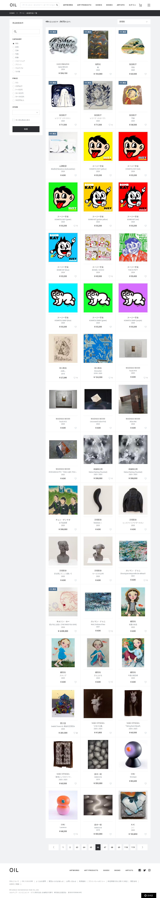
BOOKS (109, 5)
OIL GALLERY (27, 881)
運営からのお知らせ (56, 881)
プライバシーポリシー (96, 881)
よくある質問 (41, 881)
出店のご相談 (14, 884)
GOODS (99, 5)
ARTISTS (120, 5)
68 (112, 847)
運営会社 (133, 881)
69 (119, 847)
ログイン (132, 5)
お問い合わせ (71, 881)
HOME (12, 13)
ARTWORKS (68, 5)
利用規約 (82, 881)
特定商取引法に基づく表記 (118, 881)
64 (84, 847)
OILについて (14, 881)
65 (91, 847)
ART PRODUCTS (84, 5)
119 (133, 847)
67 (105, 847)
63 (77, 847)
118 (126, 847)
